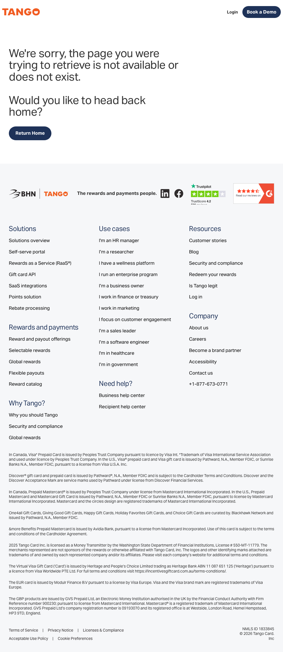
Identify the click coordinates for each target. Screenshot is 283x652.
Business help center (122, 395)
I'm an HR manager (119, 240)
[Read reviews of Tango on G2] (253, 193)
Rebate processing (29, 308)
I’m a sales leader (117, 331)
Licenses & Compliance (103, 630)
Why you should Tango (33, 415)
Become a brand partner (215, 350)
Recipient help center (122, 407)
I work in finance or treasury (128, 297)
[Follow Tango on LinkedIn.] (165, 193)
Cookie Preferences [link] (75, 638)
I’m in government (118, 364)
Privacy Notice (60, 630)
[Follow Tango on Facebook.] (178, 193)
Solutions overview (29, 240)
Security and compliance (36, 426)
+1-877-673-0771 (208, 384)
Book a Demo (261, 12)
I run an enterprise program (128, 274)
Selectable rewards (29, 350)
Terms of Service (23, 630)
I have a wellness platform (126, 263)
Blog (194, 252)
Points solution (25, 297)
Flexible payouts (26, 373)
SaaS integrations (28, 286)
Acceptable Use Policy (28, 638)
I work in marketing (119, 308)
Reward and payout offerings (39, 339)
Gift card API (22, 274)
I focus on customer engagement (135, 319)
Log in (195, 297)
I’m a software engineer (124, 342)
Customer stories (208, 240)
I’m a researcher (116, 252)
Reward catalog (25, 384)
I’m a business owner (121, 286)
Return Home (30, 133)
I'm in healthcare (116, 353)
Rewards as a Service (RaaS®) (40, 263)
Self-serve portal (27, 252)
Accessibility (203, 362)
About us (198, 328)
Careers (197, 339)
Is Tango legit (203, 286)
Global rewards (25, 362)
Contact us (201, 373)
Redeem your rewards (212, 274)
